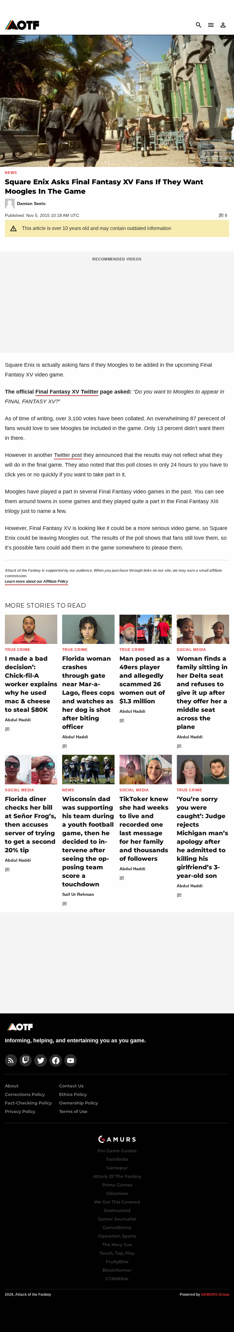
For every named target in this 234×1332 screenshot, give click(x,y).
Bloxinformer (117, 1270)
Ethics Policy (73, 1094)
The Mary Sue (117, 1244)
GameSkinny (117, 1227)
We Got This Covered (117, 1202)
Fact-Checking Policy (28, 1103)
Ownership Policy (78, 1103)
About (12, 1086)
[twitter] (40, 1060)
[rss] (11, 1060)
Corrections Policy (25, 1094)
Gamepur (117, 1168)
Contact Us (71, 1086)
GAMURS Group (215, 1294)
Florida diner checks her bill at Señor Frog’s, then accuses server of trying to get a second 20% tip (30, 824)
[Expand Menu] (211, 25)
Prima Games (117, 1185)
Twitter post (68, 455)
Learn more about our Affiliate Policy (36, 581)
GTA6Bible (117, 1278)
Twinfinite (117, 1159)
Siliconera (117, 1193)
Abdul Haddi (18, 719)
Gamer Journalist (117, 1219)
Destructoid (117, 1210)
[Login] (223, 25)
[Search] (199, 25)
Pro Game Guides (117, 1151)
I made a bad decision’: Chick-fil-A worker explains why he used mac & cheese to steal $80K (31, 684)
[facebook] (55, 1060)
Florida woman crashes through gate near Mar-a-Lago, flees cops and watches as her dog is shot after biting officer (88, 692)
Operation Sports (117, 1236)
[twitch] (26, 1060)
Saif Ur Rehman (78, 894)
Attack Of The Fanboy (117, 1176)
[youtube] (70, 1060)
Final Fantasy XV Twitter (66, 392)
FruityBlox (117, 1261)
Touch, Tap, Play (117, 1253)
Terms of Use (73, 1111)
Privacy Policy (20, 1111)
